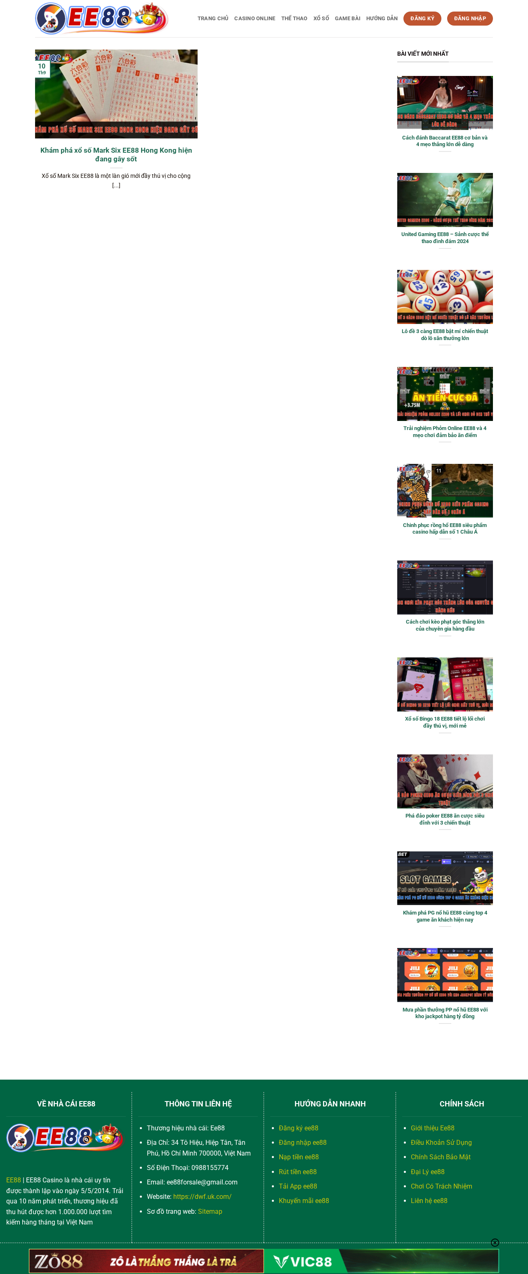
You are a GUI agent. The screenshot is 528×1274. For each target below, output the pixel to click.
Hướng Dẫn (382, 18)
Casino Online (254, 18)
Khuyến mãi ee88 (304, 1201)
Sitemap (210, 1211)
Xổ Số (321, 18)
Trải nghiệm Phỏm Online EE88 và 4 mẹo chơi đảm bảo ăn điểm (444, 431)
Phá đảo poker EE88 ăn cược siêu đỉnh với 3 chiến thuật (444, 819)
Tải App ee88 (298, 1186)
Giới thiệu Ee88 (433, 1128)
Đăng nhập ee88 (303, 1142)
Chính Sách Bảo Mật (441, 1157)
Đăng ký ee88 (298, 1128)
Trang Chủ (213, 18)
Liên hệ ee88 (429, 1201)
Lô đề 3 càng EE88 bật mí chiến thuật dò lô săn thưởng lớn (445, 334)
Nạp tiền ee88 (299, 1157)
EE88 (13, 1180)
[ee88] (102, 18)
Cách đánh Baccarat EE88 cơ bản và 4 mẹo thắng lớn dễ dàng (445, 141)
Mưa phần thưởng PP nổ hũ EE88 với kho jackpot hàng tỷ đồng (445, 1013)
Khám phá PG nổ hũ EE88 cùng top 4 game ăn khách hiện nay (445, 916)
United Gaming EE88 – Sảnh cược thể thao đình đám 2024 (445, 237)
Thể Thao (294, 18)
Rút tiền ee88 (298, 1172)
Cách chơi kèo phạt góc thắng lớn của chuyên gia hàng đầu (445, 625)
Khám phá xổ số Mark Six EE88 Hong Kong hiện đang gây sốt (116, 155)
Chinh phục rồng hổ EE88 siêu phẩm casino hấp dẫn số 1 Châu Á (445, 528)
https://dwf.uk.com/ (202, 1197)
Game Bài (348, 18)
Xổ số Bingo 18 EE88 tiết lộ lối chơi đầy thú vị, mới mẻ (445, 722)
